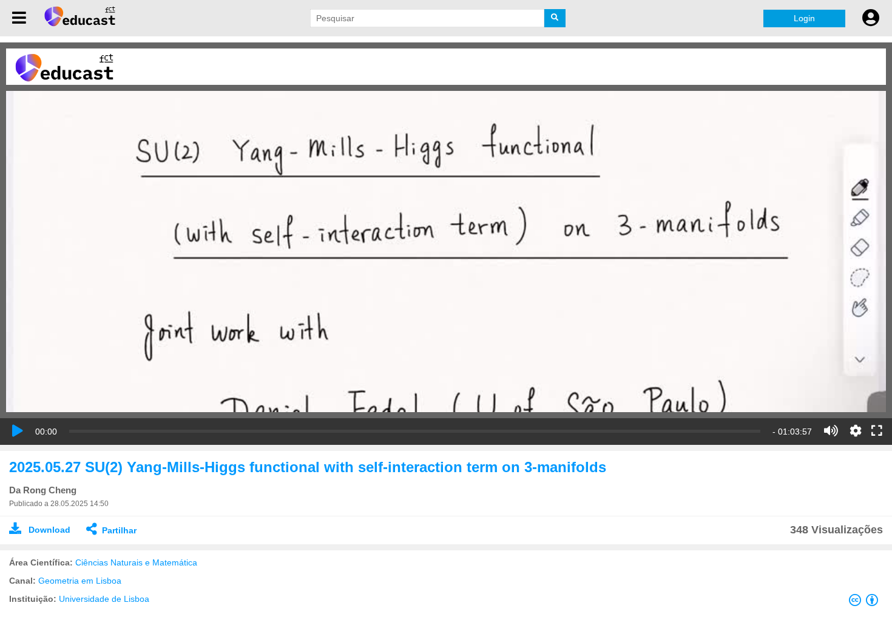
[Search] (555, 18)
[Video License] (866, 602)
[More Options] (856, 431)
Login (804, 18)
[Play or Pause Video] (17, 431)
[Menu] (19, 18)
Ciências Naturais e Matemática (136, 562)
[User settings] (871, 18)
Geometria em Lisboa (79, 580)
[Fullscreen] (877, 431)
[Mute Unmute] (831, 431)
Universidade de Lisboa (104, 599)
